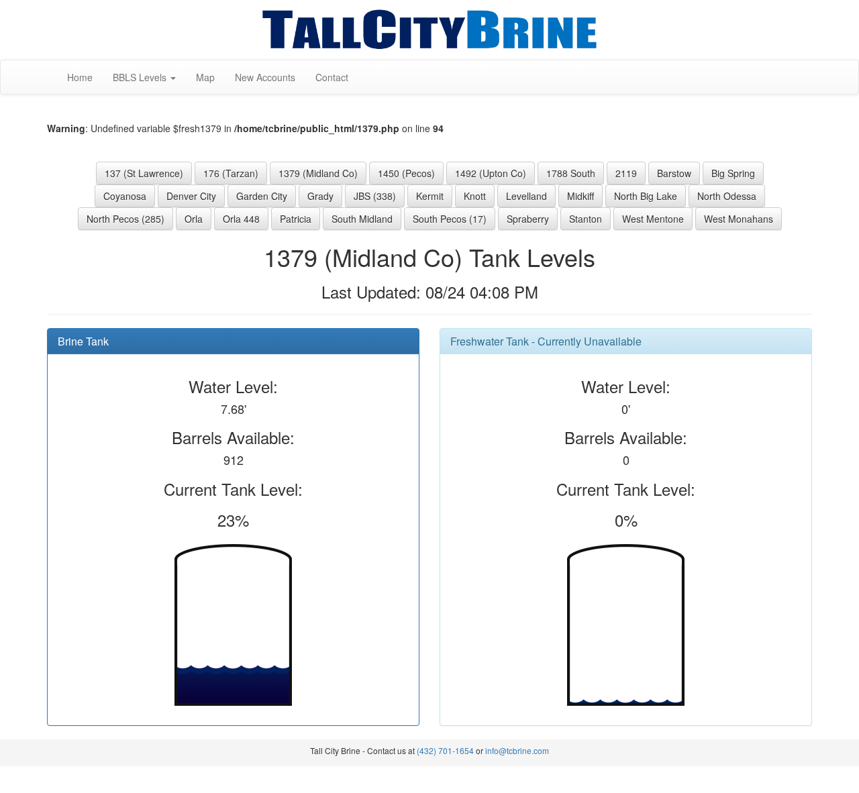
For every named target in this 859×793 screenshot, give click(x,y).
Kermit (430, 196)
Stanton (585, 218)
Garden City (261, 196)
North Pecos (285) (125, 218)
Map (205, 77)
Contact (331, 77)
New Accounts (265, 77)
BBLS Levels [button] (141, 77)
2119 (626, 173)
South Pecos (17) (450, 218)
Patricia (295, 218)
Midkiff (580, 196)
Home (80, 77)
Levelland (526, 196)
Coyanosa (124, 196)
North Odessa (726, 196)
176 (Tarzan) (230, 173)
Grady (320, 196)
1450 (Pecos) (406, 173)
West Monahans (738, 218)
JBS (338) (375, 196)
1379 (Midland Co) (318, 173)
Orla (194, 218)
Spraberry (528, 218)
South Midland (362, 218)
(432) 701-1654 (445, 750)
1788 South (570, 173)
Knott (475, 196)
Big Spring (733, 173)
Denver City (191, 196)
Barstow (674, 173)
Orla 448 (241, 218)
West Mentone (653, 218)
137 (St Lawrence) (144, 173)
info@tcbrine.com (517, 750)
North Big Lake (645, 196)
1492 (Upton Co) (490, 173)
